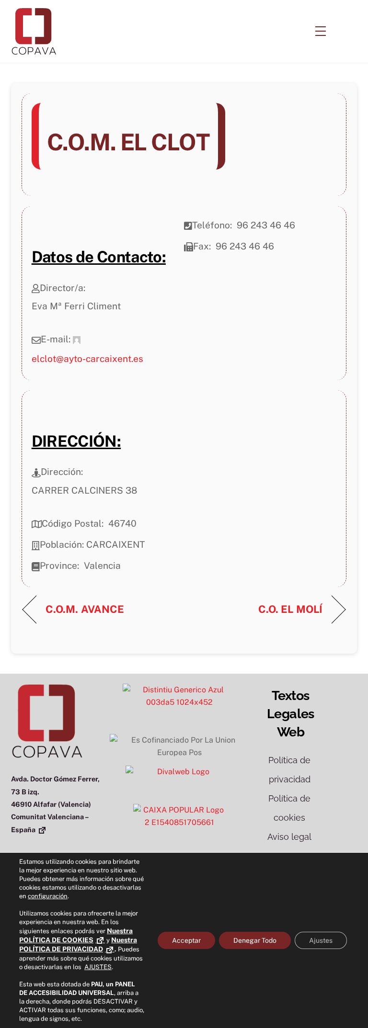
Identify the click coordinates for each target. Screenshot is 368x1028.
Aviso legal (289, 837)
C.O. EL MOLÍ (290, 609)
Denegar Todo (254, 940)
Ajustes (321, 940)
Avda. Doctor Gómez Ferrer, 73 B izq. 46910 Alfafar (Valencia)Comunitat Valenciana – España (55, 804)
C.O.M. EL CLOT (128, 142)
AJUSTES (98, 967)
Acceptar (186, 940)
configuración (48, 896)
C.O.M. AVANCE (85, 609)
